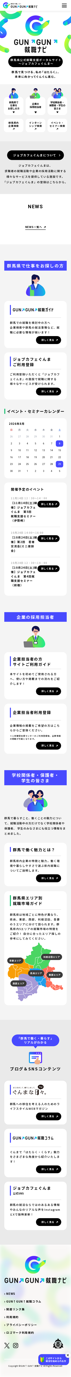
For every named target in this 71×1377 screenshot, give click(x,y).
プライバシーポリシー (21, 1325)
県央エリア (36, 973)
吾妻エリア (15, 960)
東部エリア (55, 974)
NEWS (10, 1294)
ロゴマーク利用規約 (20, 1333)
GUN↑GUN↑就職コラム (23, 1301)
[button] (68, 1355)
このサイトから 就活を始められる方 (56, 1360)
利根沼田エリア (51, 957)
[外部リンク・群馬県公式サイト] (60, 1343)
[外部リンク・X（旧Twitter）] (7, 1347)
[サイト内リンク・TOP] (20, 5)
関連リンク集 (17, 1309)
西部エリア (19, 983)
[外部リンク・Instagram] (15, 1347)
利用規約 (12, 1317)
